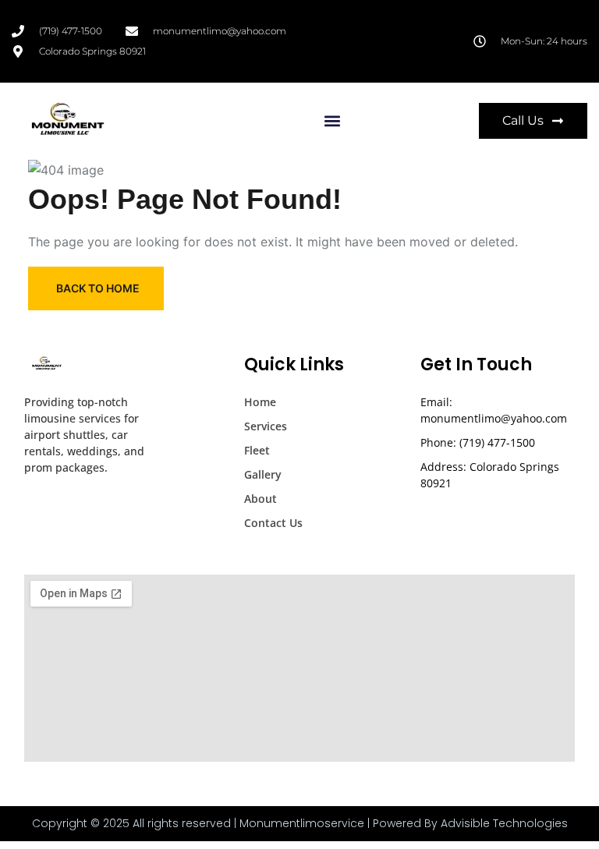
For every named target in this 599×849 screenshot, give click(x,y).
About (260, 498)
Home (260, 401)
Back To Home (98, 288)
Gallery (263, 474)
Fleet (257, 450)
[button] (333, 120)
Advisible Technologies (504, 823)
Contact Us (273, 522)
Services (265, 426)
